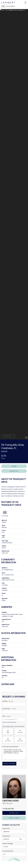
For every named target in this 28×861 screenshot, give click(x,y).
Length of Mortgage (7, 843)
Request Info (14, 471)
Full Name (7, 701)
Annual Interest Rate (7, 851)
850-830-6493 (9, 808)
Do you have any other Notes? (10, 746)
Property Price (6, 828)
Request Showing (9, 763)
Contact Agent (14, 818)
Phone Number (9, 708)
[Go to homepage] (8, 4)
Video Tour (15, 813)
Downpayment (6, 836)
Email (6, 716)
